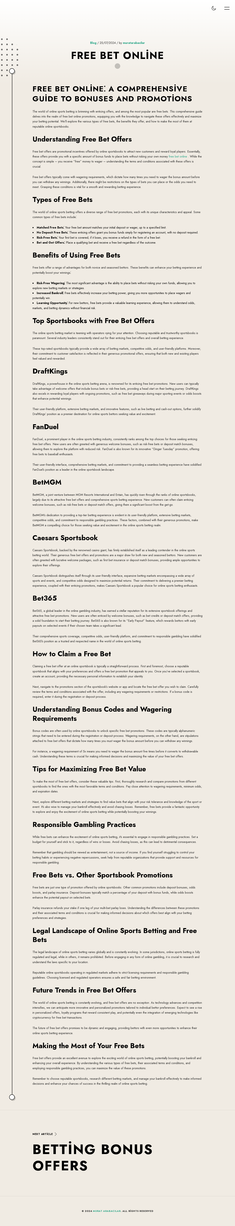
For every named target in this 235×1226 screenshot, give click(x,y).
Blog (93, 43)
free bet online (178, 156)
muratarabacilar (134, 43)
